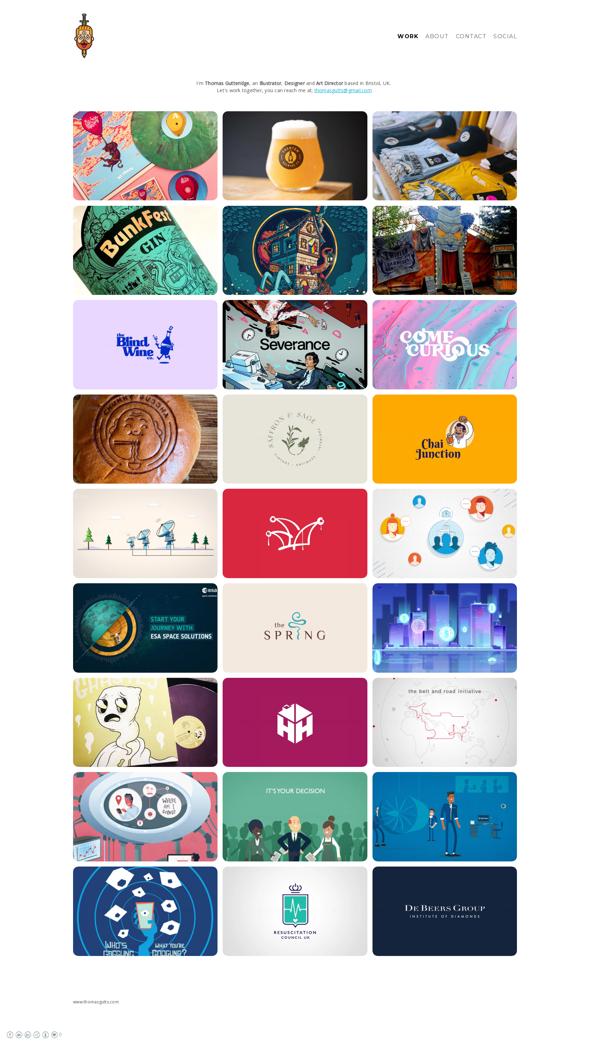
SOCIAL (505, 36)
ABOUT (437, 36)
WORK (408, 36)
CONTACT (471, 36)
